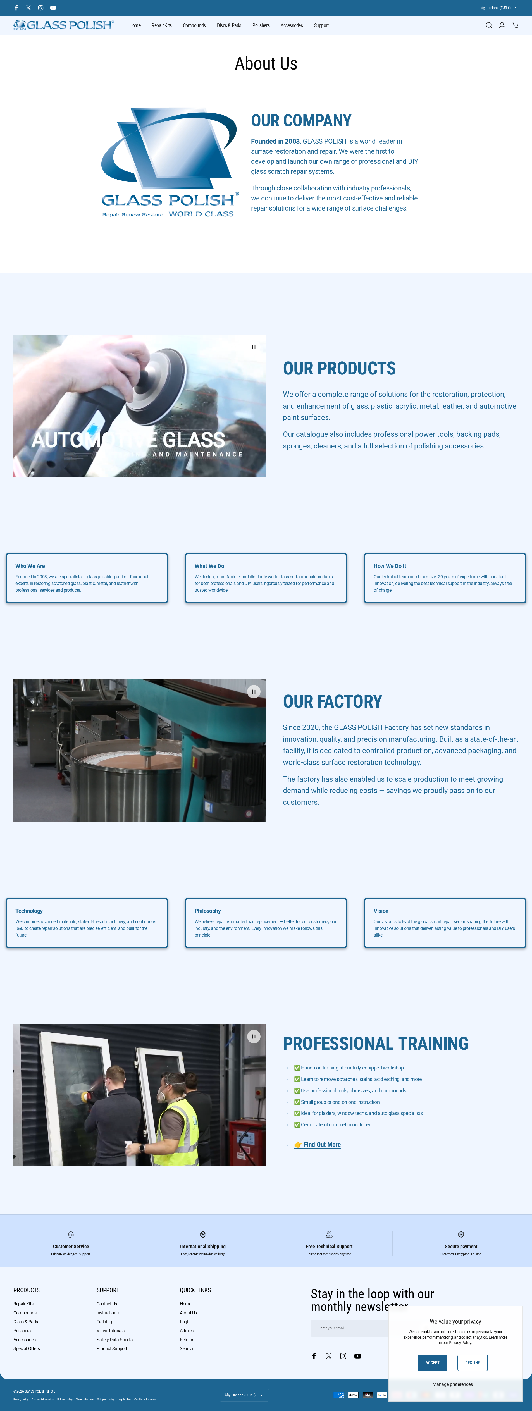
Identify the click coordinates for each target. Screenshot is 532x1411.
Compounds (24, 1312)
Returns (187, 1339)
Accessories (24, 1339)
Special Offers (26, 1348)
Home (185, 1304)
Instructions (107, 1312)
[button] (254, 347)
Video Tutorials (111, 1330)
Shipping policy (105, 1399)
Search (186, 1348)
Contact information (43, 1399)
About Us (188, 1312)
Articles (187, 1330)
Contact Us (107, 1304)
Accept (433, 1362)
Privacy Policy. (460, 1342)
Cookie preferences (145, 1399)
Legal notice (124, 1399)
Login (185, 1321)
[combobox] (500, 8)
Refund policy (65, 1399)
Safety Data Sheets (114, 1339)
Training (104, 1321)
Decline (472, 1362)
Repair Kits (23, 1304)
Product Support (112, 1348)
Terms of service (85, 1399)
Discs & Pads (25, 1321)
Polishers (21, 1330)
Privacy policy (20, 1399)
